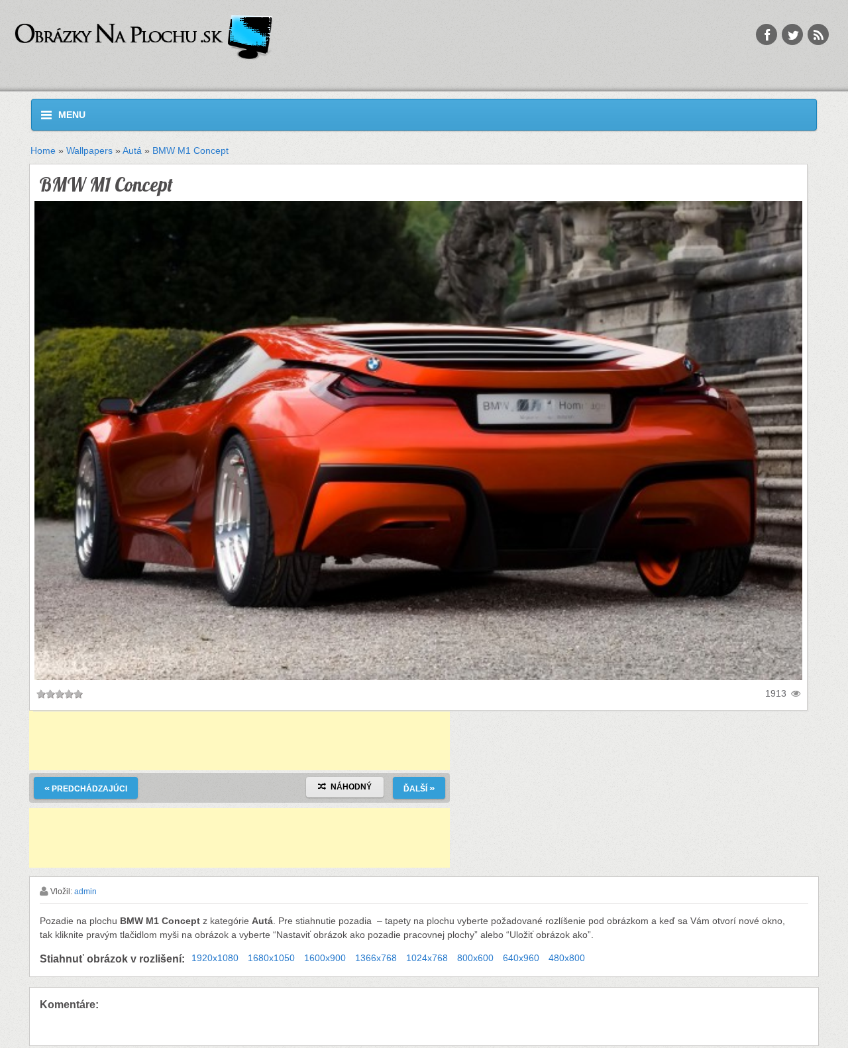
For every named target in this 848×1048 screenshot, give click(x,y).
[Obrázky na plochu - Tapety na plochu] (259, 38)
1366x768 (376, 958)
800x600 (475, 958)
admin (85, 891)
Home (43, 150)
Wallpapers (89, 150)
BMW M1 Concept (190, 150)
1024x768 (427, 958)
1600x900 (325, 958)
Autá (132, 150)
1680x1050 (271, 958)
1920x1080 (214, 958)
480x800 (567, 958)
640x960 (521, 958)
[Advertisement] (239, 740)
